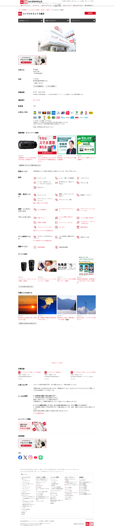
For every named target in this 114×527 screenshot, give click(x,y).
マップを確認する (38, 86)
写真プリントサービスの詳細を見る (43, 230)
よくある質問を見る (38, 413)
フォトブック (24, 485)
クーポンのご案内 (39, 493)
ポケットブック (25, 488)
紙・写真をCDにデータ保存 (27, 501)
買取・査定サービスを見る (40, 203)
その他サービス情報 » (41, 477)
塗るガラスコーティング (41, 482)
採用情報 (68, 1)
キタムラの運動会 (68, 487)
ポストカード (24, 491)
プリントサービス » (26, 477)
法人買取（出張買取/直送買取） (57, 488)
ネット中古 (53, 482)
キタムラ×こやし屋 (39, 501)
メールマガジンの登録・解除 (41, 491)
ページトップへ (90, 519)
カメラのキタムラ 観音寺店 (54, 372)
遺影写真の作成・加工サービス (28, 504)
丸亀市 (47, 9)
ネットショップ (53, 479)
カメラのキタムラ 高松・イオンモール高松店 (85, 372)
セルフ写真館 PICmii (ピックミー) (42, 496)
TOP (19, 9)
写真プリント (24, 479)
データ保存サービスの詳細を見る (42, 240)
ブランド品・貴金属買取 (56, 487)
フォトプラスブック (26, 487)
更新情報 (52, 503)
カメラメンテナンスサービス (41, 480)
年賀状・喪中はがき (26, 493)
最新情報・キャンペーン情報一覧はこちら (29, 165)
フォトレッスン (68, 489)
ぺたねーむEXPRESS (25, 509)
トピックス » (53, 497)
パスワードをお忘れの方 (84, 490)
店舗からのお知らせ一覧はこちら (27, 323)
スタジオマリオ (40, 485)
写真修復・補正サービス (27, 506)
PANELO (23, 514)
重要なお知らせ (53, 498)
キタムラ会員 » (82, 484)
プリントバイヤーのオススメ (56, 490)
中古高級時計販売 (54, 483)
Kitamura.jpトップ (26, 474)
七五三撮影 (39, 487)
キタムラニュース (53, 491)
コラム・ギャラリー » (70, 477)
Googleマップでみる (57, 362)
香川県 (42, 9)
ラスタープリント (25, 482)
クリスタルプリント (26, 480)
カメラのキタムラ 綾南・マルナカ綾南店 (31, 372)
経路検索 (90, 13)
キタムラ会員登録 (83, 485)
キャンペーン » (53, 493)
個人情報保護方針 (25, 521)
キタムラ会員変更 (83, 487)
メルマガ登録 (90, 1)
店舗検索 (24, 9)
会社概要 (64, 1)
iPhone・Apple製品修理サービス (42, 479)
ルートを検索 (51, 86)
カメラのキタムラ (82, 479)
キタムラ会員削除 (83, 488)
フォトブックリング (26, 490)
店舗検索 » (81, 477)
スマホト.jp (38, 483)
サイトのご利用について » (85, 494)
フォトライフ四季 (68, 491)
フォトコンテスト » (69, 495)
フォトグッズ (24, 511)
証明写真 (23, 512)
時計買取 (53, 485)
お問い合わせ (74, 1)
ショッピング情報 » (54, 477)
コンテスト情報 (68, 497)
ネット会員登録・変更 (82, 1)
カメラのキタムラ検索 (33, 9)
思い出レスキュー (24, 495)
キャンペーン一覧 (53, 495)
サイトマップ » (82, 492)
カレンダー (23, 507)
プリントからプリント (26, 503)
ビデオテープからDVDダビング (28, 496)
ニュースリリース (34, 521)
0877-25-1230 (36, 100)
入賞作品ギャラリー (69, 499)
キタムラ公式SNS (39, 494)
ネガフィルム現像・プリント (28, 483)
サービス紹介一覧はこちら (25, 286)
